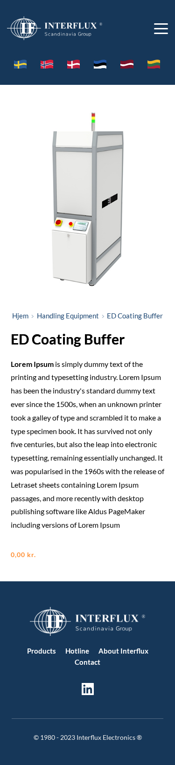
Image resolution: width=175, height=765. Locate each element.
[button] (161, 28)
